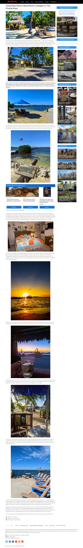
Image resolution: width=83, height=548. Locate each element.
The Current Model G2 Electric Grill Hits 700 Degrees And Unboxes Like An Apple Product (67, 63)
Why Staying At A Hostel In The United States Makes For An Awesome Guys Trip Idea (66, 108)
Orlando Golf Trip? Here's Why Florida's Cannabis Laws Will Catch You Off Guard (66, 182)
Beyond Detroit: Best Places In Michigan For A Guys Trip (67, 88)
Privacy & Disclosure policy (18, 546)
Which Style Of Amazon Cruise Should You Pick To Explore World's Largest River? (67, 18)
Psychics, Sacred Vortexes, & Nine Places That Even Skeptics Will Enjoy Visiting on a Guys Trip (67, 161)
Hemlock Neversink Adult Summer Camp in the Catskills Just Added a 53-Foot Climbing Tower (67, 194)
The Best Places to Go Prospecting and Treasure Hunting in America (66, 150)
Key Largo (38, 125)
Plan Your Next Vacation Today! (67, 39)
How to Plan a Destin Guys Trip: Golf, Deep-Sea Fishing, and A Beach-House (67, 171)
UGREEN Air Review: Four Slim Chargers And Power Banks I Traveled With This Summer (66, 52)
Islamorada (44, 125)
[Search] (59, 2)
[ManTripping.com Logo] (12, 1)
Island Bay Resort (38, 501)
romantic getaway (15, 217)
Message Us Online (15, 538)
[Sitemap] (11, 525)
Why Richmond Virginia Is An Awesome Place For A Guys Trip (66, 126)
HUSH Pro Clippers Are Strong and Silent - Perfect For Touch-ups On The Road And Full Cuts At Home (66, 73)
